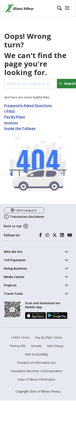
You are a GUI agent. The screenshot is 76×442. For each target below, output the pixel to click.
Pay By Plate (14, 117)
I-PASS (9, 111)
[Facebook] (40, 235)
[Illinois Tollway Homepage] (19, 8)
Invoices (11, 122)
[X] (55, 235)
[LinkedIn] (62, 235)
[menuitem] (13, 252)
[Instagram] (47, 235)
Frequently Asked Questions (28, 105)
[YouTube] (69, 235)
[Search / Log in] (64, 8)
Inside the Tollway (19, 128)
